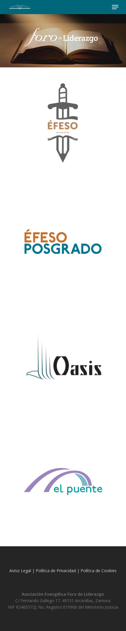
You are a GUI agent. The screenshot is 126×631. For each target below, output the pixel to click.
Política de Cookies (99, 570)
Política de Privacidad (56, 570)
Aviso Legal (20, 570)
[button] (115, 7)
